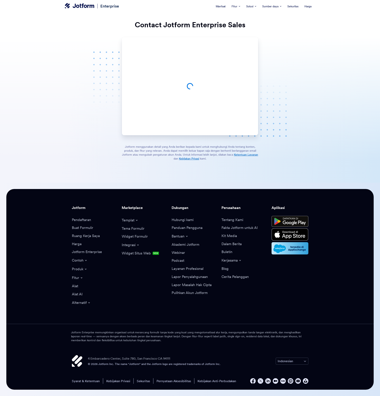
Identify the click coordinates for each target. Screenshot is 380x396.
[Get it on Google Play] (290, 221)
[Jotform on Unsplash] (305, 381)
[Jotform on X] (260, 381)
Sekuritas (143, 381)
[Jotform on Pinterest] (290, 381)
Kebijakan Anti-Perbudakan (217, 381)
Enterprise (109, 6)
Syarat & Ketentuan (86, 381)
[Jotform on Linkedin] (268, 381)
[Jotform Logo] (79, 6)
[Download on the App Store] (290, 234)
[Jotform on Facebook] (253, 381)
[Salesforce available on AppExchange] (290, 248)
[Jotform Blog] (283, 381)
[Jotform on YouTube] (298, 381)
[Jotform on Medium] (275, 381)
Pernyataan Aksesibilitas (174, 381)
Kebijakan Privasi (118, 381)
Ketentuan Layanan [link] (246, 154)
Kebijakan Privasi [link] (189, 158)
